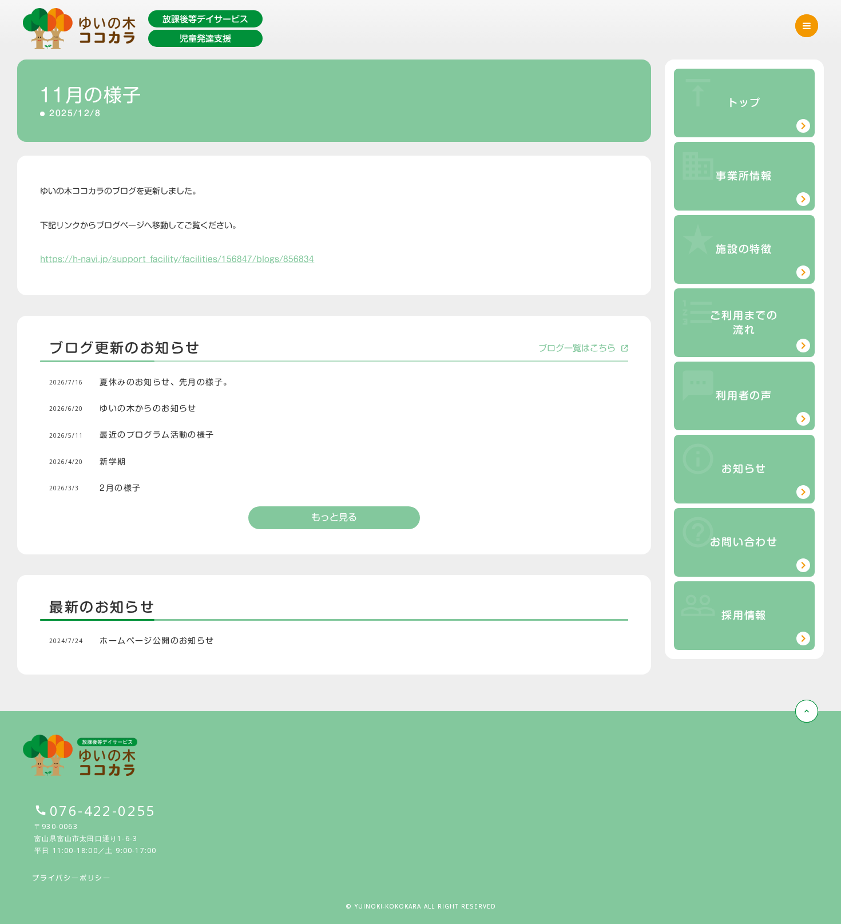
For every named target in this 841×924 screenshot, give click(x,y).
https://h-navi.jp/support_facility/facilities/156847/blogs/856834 (177, 259)
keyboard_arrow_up (806, 711)
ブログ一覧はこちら (577, 348)
